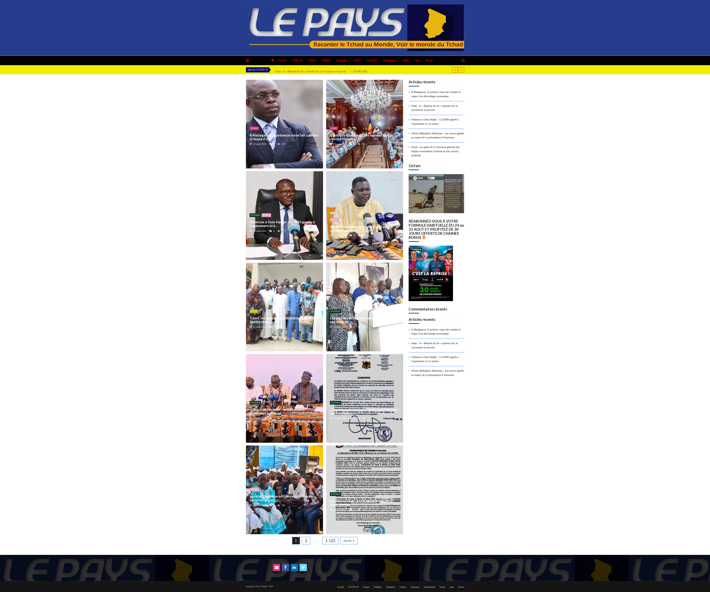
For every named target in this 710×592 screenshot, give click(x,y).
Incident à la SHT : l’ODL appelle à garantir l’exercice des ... (361, 503)
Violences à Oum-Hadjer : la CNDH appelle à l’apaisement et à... (282, 224)
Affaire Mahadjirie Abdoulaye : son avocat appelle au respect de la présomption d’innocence (437, 135)
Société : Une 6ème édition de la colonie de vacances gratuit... (281, 498)
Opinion (254, 128)
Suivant (347, 540)
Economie (372, 60)
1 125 (330, 540)
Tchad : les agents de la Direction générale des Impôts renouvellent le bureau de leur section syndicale (435, 151)
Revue (429, 60)
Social (405, 60)
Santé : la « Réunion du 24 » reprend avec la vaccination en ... (361, 137)
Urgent (312, 60)
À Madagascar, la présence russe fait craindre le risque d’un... (284, 137)
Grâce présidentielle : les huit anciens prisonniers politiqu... (277, 411)
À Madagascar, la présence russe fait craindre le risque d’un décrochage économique (436, 94)
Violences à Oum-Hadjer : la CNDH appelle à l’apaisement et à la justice (313, 72)
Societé (266, 215)
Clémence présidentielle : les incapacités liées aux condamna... (364, 411)
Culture (357, 60)
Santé (334, 128)
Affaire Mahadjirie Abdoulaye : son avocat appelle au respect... (361, 228)
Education (342, 60)
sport (417, 60)
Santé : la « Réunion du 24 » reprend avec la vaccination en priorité (434, 108)
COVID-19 (297, 60)
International (389, 60)
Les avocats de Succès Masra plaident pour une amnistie (362, 320)
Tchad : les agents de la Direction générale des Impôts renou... (284, 320)
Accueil (282, 60)
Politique (326, 60)
